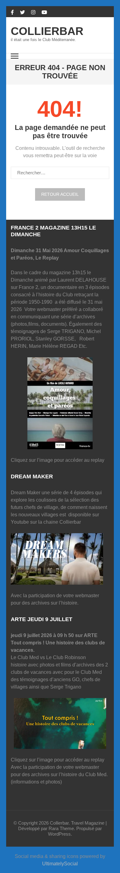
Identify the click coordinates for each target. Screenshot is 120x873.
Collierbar (47, 31)
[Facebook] (12, 12)
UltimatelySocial (60, 863)
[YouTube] (44, 12)
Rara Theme (61, 828)
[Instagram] (33, 12)
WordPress (59, 834)
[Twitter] (22, 12)
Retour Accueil (60, 194)
